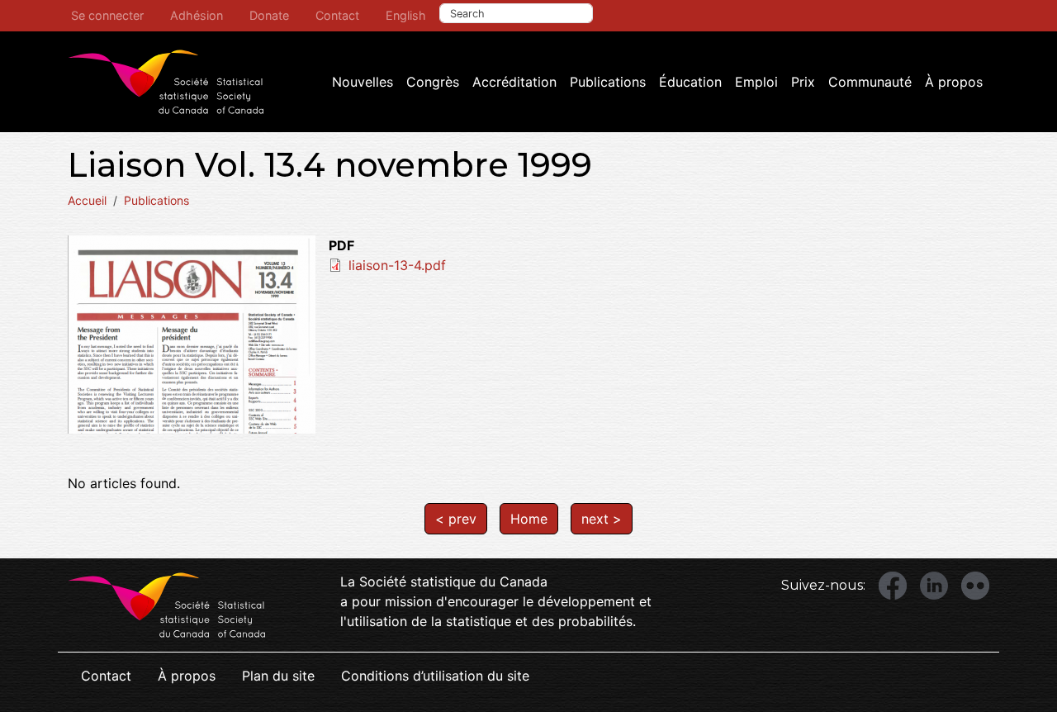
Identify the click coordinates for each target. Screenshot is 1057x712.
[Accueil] (166, 82)
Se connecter (107, 15)
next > (601, 518)
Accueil (87, 200)
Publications (608, 82)
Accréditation (514, 82)
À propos (954, 82)
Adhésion (196, 15)
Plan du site (278, 675)
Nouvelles (362, 82)
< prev (455, 518)
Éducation (690, 82)
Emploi (756, 82)
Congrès (432, 82)
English (406, 15)
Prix (803, 82)
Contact (337, 15)
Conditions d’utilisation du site (435, 675)
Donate (269, 15)
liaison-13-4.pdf (397, 265)
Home (528, 518)
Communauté (870, 82)
